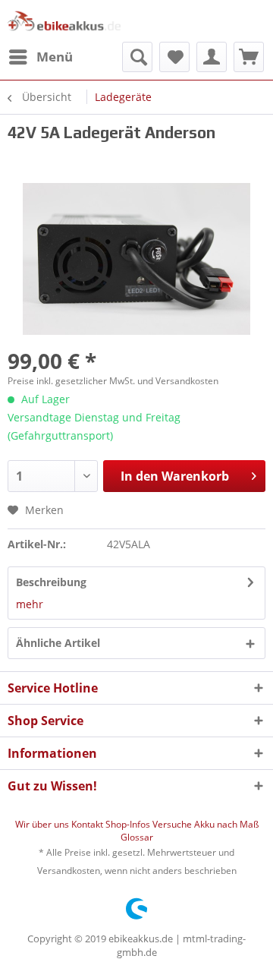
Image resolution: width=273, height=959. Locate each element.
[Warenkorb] (249, 57)
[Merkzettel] (174, 57)
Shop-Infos (128, 824)
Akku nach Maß (226, 824)
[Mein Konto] (211, 57)
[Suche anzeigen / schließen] (137, 57)
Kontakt (88, 824)
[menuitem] (40, 57)
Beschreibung (51, 582)
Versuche (173, 824)
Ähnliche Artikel (58, 643)
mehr (29, 604)
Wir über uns (43, 824)
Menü (54, 56)
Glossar (137, 837)
